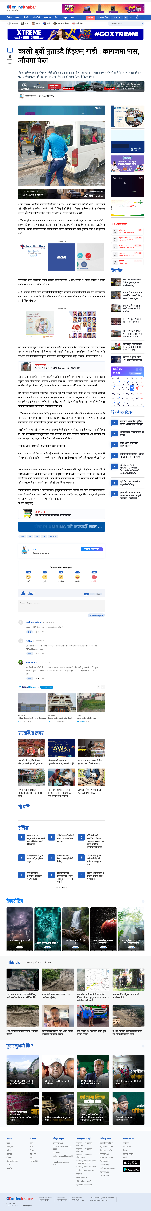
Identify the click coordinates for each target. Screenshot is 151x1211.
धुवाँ (44, 536)
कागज (22, 536)
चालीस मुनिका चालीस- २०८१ (86, 1170)
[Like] (36, 632)
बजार (31, 1143)
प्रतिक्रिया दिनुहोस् (96, 615)
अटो (31, 1158)
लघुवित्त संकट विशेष (106, 1147)
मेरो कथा (79, 1174)
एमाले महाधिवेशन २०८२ (107, 1168)
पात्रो (91, 17)
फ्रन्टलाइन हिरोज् (81, 1178)
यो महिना (48, 963)
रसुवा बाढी (15, 23)
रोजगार (32, 1150)
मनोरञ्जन (47, 18)
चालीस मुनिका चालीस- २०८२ (86, 1167)
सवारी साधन (53, 536)
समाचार (17, 18)
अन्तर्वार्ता (9, 1154)
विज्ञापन (125, 1150)
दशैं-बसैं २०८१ (104, 1176)
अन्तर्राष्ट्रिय (10, 1168)
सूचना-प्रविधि (34, 1161)
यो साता (38, 963)
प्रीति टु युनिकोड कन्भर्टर (84, 1181)
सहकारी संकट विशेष (106, 1143)
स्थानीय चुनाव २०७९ (106, 1158)
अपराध (38, 23)
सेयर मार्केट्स (104, 17)
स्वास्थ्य (118, 17)
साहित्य (9, 1150)
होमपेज (9, 18)
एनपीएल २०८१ (58, 1143)
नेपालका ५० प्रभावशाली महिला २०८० (84, 1156)
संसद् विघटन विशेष (106, 1150)
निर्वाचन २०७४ (104, 1154)
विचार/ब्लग (10, 1147)
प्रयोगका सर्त (127, 1147)
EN (126, 17)
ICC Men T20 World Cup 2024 (62, 1148)
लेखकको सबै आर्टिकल (91, 549)
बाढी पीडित (79, 23)
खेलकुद (64, 18)
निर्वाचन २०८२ (104, 1165)
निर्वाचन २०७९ (104, 1161)
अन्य (72, 18)
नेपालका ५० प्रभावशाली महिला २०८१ (84, 1150)
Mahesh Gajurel (34, 622)
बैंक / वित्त (33, 1154)
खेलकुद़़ (9, 1158)
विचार (56, 18)
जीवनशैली (36, 18)
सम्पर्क (125, 1158)
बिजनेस (26, 18)
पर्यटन (32, 1147)
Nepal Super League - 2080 (61, 1163)
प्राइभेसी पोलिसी (128, 1154)
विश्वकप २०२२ (104, 1172)
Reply (29, 632)
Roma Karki (31, 662)
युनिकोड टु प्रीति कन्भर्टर (84, 1185)
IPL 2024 (56, 1153)
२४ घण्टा (28, 963)
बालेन (27, 23)
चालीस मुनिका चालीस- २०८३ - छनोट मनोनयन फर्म (86, 1162)
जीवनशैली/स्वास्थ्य (12, 1161)
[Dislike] (43, 632)
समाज (8, 1143)
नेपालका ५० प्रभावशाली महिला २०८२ (84, 1144)
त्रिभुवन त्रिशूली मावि (63, 23)
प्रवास (8, 1165)
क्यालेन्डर (118, 369)
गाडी (48, 23)
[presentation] (98, 687)
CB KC (29, 641)
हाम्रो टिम (126, 1143)
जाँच (37, 536)
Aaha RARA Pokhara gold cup (63, 1157)
